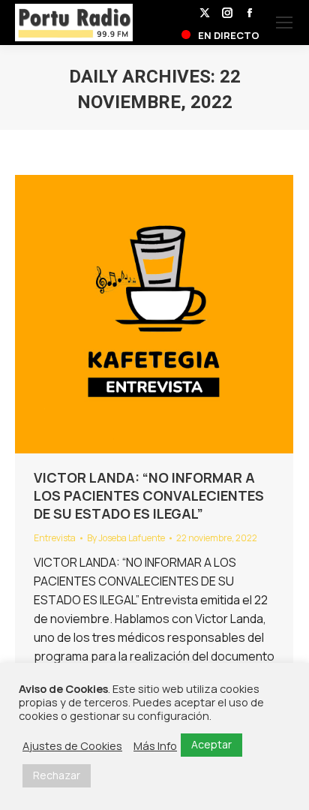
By (126, 537)
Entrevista (55, 537)
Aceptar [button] (211, 744)
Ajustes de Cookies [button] (72, 745)
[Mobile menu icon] (284, 22)
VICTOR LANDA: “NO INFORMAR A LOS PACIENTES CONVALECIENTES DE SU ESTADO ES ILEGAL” (149, 495)
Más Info (155, 745)
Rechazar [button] (56, 775)
